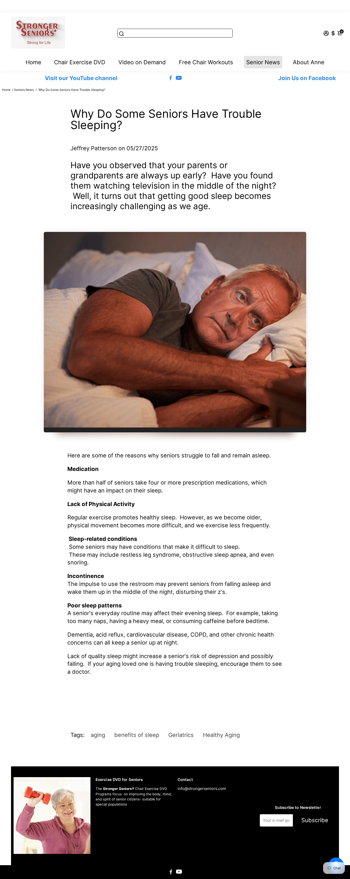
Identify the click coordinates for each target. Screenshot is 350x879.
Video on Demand (142, 62)
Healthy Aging (221, 735)
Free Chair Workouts (206, 62)
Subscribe (314, 820)
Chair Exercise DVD (79, 62)
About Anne (308, 62)
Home (33, 62)
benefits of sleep (136, 735)
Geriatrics (181, 735)
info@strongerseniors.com (202, 788)
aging (98, 735)
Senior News (263, 62)
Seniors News (24, 90)
